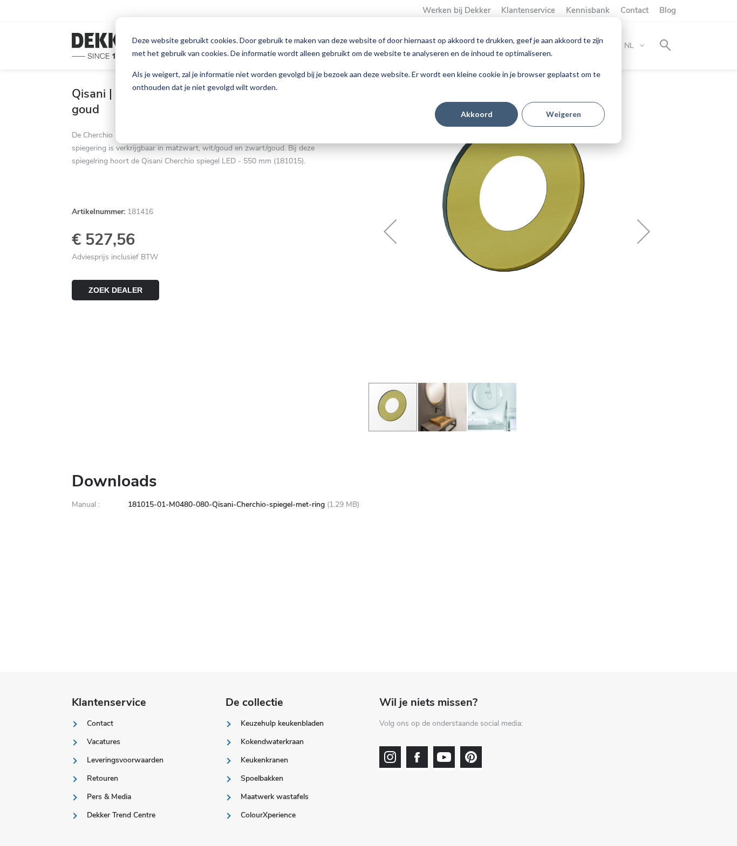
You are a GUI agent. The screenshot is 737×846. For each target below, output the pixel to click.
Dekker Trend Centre (121, 815)
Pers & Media (109, 797)
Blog (667, 10)
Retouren (102, 778)
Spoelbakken (262, 778)
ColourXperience (268, 815)
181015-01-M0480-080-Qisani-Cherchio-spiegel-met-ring (226, 504)
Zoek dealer (115, 290)
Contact (634, 10)
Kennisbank (588, 10)
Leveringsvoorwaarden (125, 760)
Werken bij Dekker (456, 10)
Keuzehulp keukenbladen (282, 723)
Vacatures (103, 742)
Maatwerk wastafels (275, 797)
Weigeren (563, 114)
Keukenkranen (264, 760)
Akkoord (477, 114)
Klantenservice (528, 10)
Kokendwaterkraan (272, 742)
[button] (390, 231)
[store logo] (108, 46)
